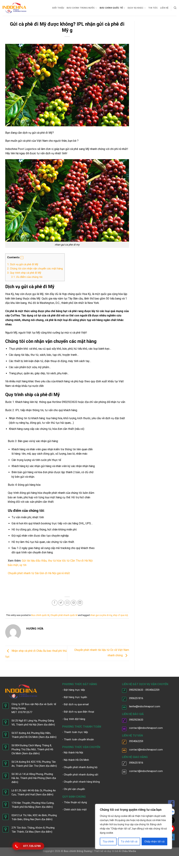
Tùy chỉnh (108, 841)
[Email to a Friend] (67, 603)
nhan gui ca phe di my (101, 615)
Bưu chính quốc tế (111, 7)
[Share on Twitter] (61, 603)
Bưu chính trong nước (81, 7)
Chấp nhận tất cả (154, 841)
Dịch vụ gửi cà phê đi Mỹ (22, 264)
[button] (21, 257)
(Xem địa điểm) (46, 724)
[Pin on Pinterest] (73, 603)
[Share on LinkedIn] (80, 603)
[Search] (175, 8)
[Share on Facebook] (55, 603)
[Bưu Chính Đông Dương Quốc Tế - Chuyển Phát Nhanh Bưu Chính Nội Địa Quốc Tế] (14, 8)
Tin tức (153, 7)
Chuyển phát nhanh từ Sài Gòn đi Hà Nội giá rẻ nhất (39, 573)
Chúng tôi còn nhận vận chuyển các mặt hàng (35, 268)
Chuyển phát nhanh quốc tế (63, 615)
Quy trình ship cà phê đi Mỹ (24, 272)
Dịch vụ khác (136, 7)
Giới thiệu (58, 7)
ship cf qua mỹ (120, 615)
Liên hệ (164, 7)
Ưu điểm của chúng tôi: (27, 277)
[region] (133, 826)
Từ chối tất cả (129, 841)
